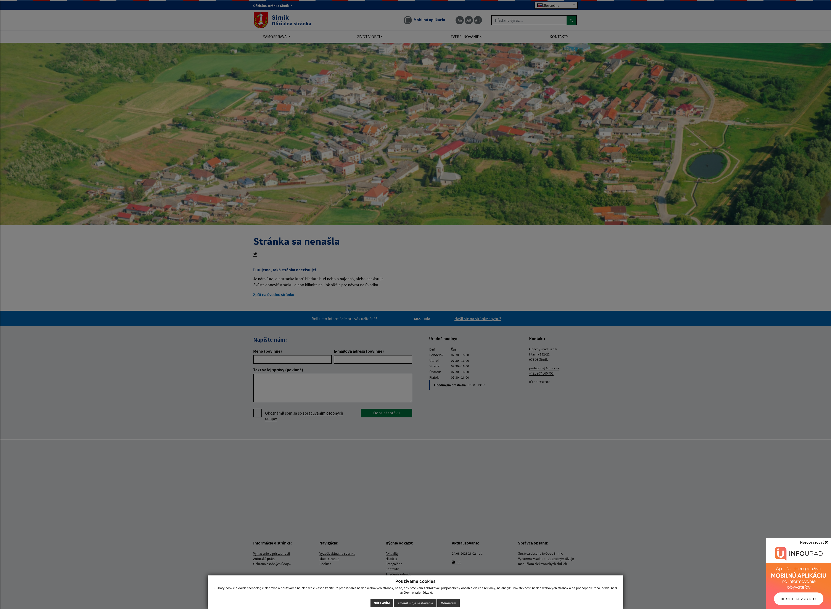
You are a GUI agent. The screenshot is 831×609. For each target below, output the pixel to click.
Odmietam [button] (448, 603)
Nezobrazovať (812, 542)
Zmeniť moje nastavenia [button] (415, 603)
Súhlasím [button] (382, 603)
